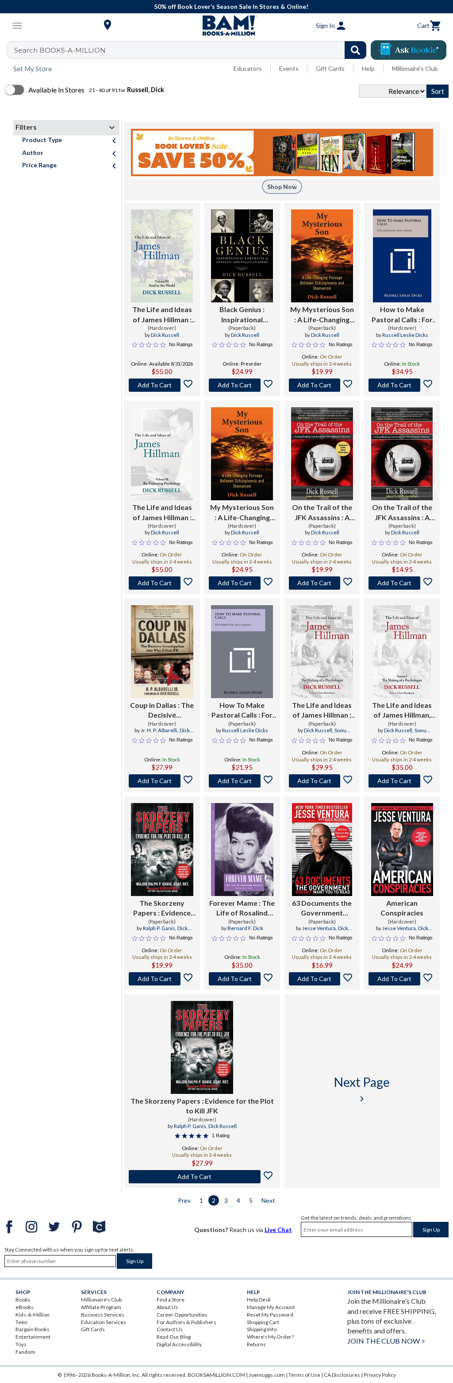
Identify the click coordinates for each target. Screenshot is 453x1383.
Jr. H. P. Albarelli (159, 730)
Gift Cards (330, 68)
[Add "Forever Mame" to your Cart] (242, 978)
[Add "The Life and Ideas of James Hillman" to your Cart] (162, 385)
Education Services (103, 1322)
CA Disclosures (342, 1374)
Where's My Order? (270, 1336)
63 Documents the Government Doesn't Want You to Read (322, 908)
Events (289, 68)
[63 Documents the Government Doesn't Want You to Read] (322, 849)
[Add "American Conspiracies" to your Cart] (402, 978)
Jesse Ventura (319, 928)
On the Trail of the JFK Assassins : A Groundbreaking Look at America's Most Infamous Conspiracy (322, 512)
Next (268, 1200)
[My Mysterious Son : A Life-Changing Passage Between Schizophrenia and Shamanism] (322, 256)
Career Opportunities (182, 1314)
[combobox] (192, 50)
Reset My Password (270, 1314)
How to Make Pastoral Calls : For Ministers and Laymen (402, 315)
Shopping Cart (263, 1322)
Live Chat (278, 1229)
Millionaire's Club (415, 68)
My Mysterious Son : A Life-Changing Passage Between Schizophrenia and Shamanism (322, 315)
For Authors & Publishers (186, 1322)
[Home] (226, 25)
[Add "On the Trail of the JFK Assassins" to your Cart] (322, 583)
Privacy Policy (380, 1374)
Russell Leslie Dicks (405, 335)
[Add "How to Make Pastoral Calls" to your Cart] (402, 385)
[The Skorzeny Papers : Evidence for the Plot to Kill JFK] (162, 849)
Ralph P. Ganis (159, 928)
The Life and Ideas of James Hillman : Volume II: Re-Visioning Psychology (162, 512)
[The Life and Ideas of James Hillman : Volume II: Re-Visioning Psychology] (162, 453)
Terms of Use (304, 1374)
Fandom (25, 1351)
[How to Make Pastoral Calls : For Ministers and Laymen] (402, 256)
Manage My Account (271, 1307)
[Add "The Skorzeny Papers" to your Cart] (162, 978)
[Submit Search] (355, 50)
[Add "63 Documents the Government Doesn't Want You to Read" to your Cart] (322, 978)
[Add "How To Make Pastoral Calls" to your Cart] (242, 781)
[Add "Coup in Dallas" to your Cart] (162, 781)
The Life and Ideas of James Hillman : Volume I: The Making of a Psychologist (322, 710)
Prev (184, 1200)
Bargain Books (32, 1329)
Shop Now (282, 186)
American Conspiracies (401, 908)
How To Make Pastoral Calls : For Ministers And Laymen (242, 710)
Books (23, 1299)
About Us (167, 1307)
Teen (21, 1322)
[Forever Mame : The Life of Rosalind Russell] (242, 849)
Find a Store (170, 1299)
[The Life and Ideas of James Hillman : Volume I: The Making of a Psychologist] (322, 651)
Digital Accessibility (179, 1344)
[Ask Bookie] (408, 50)
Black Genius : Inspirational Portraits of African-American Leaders (242, 315)
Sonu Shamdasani (326, 734)
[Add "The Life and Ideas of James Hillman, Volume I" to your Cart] (402, 781)
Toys (21, 1344)
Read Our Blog (174, 1336)
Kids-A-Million (32, 1314)
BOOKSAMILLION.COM (216, 1374)
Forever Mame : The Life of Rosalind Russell (242, 908)
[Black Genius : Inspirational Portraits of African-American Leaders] (242, 256)
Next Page (362, 1089)
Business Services (102, 1314)
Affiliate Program (101, 1307)
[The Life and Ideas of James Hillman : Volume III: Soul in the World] (162, 256)
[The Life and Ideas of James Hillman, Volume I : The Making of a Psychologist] (402, 651)
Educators (248, 68)
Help (368, 68)
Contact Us (170, 1329)
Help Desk (259, 1299)
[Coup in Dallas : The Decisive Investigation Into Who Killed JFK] (162, 651)
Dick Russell (165, 335)
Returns (256, 1344)
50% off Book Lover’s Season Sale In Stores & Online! (231, 6)
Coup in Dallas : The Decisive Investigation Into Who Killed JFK (162, 710)
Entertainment (32, 1336)
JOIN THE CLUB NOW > (386, 1341)
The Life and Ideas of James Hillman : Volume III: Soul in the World (162, 315)
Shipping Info (261, 1329)
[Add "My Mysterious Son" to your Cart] (322, 385)
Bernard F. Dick (245, 928)
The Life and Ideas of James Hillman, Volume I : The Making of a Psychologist (402, 710)
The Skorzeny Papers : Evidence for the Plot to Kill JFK (162, 908)
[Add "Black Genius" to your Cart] (242, 385)
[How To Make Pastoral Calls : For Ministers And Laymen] (242, 651)
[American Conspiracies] (402, 849)
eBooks (24, 1307)
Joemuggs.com (267, 1374)
